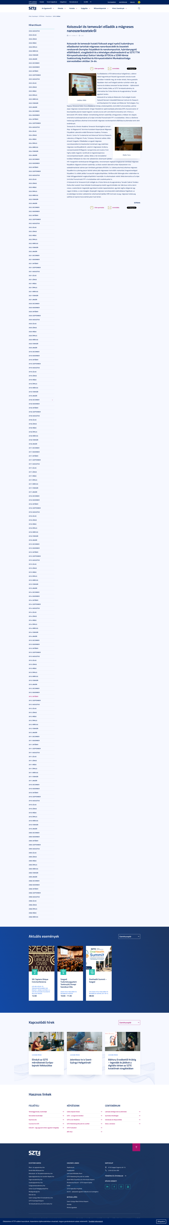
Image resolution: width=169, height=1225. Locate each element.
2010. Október (33, 793)
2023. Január (33, 203)
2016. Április (33, 528)
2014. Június (33, 616)
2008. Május (32, 913)
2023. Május (32, 187)
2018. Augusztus (34, 416)
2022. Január (33, 251)
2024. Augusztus (34, 127)
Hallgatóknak (63, 2)
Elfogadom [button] (161, 1221)
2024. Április (33, 143)
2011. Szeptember (35, 748)
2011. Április (33, 768)
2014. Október (33, 600)
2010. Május (32, 813)
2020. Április (33, 336)
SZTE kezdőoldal (33, 2)
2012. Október (56, 16)
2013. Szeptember (35, 652)
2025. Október (33, 71)
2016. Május (32, 524)
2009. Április (33, 865)
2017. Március (33, 484)
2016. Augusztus (34, 512)
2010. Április (33, 817)
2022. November (34, 211)
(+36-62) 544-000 (113, 1170)
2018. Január (33, 444)
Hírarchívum (49, 16)
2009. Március (33, 869)
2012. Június (33, 712)
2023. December (34, 159)
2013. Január (33, 684)
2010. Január (33, 829)
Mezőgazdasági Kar (34, 1192)
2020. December (34, 303)
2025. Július (32, 83)
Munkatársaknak (73, 2)
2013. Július (32, 660)
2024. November (34, 115)
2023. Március (33, 195)
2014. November (34, 596)
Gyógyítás (84, 8)
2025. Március (33, 99)
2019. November (34, 356)
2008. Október (33, 889)
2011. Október (33, 744)
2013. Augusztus (34, 656)
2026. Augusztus (34, 31)
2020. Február (33, 344)
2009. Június (33, 857)
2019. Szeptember (35, 364)
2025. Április (33, 95)
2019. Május (32, 380)
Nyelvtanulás (33, 1120)
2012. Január (33, 732)
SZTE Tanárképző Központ (36, 1201)
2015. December (34, 544)
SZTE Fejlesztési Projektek (74, 1189)
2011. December (34, 736)
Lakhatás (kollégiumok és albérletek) (116, 1112)
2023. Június (33, 183)
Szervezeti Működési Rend (74, 1173)
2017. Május (32, 476)
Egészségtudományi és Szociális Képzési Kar (41, 1176)
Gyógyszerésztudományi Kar (37, 1185)
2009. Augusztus (34, 849)
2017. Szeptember (35, 460)
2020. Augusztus (34, 320)
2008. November (34, 885)
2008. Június (33, 905)
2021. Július (32, 275)
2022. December (34, 207)
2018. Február (33, 440)
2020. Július (32, 324)
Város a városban (110, 1124)
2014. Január (33, 636)
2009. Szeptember (35, 845)
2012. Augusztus (34, 704)
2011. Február (33, 776)
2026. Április (33, 47)
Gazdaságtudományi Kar (36, 1182)
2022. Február (33, 247)
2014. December (34, 592)
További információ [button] (96, 1221)
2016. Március (33, 532)
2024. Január (33, 155)
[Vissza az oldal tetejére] (136, 1147)
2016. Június (33, 520)
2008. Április (33, 909)
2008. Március (33, 917)
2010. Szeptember (35, 797)
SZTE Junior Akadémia (73, 1120)
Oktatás (60, 8)
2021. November (34, 259)
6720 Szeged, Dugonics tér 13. (117, 1167)
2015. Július (32, 564)
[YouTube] (128, 1186)
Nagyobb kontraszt (139, 2)
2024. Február (33, 151)
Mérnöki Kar (32, 1195)
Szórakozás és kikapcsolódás (113, 1120)
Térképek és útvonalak (114, 1176)
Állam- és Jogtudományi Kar (37, 1167)
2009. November (34, 837)
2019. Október (33, 360)
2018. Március (33, 436)
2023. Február (33, 199)
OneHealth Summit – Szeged (98, 980)
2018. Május (32, 428)
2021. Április (33, 287)
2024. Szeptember (35, 123)
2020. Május (32, 332)
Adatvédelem (123, 2)
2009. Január (33, 877)
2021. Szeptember (35, 267)
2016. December (34, 496)
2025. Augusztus (34, 79)
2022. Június (33, 231)
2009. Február (33, 873)
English (132, 2)
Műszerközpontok (100, 8)
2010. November (34, 789)
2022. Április (33, 239)
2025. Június (33, 87)
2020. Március (33, 340)
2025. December (34, 63)
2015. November (34, 548)
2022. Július (32, 227)
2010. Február (33, 825)
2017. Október (33, 456)
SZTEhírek (41, 16)
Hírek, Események (118, 8)
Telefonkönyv (112, 2)
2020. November (34, 307)
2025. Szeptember (35, 75)
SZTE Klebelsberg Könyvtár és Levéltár (78, 1124)
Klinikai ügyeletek (72, 1207)
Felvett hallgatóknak (52, 2)
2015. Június (33, 568)
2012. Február (33, 728)
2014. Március (33, 628)
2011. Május (32, 764)
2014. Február (33, 632)
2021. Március (33, 291)
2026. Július (32, 35)
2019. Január (33, 396)
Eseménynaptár (125, 936)
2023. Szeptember (35, 171)
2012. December (34, 688)
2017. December (34, 448)
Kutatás (72, 8)
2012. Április (33, 720)
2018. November (34, 404)
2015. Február (33, 584)
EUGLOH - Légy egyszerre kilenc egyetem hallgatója (44, 1128)
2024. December (34, 111)
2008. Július (32, 901)
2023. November (34, 163)
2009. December (34, 833)
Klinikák (69, 1204)
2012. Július (32, 708)
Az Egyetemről (47, 8)
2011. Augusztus (34, 752)
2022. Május (32, 235)
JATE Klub (69, 1132)
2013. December (34, 640)
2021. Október (33, 263)
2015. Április (33, 576)
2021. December (34, 255)
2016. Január (33, 540)
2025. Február (33, 103)
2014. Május (32, 620)
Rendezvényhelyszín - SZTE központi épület (79, 1182)
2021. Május (32, 283)
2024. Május (32, 139)
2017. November (34, 452)
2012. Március (33, 724)
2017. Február (33, 488)
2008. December (34, 881)
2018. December (34, 400)
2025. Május (32, 91)
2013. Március (33, 676)
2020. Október (33, 311)
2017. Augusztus (34, 464)
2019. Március (33, 388)
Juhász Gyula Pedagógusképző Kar (38, 1189)
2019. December (34, 352)
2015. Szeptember (35, 556)
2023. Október (33, 167)
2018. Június (33, 424)
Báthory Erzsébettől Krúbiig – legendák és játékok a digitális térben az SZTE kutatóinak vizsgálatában (122, 1064)
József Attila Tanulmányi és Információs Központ (80, 1179)
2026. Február (33, 55)
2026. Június (33, 39)
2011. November (34, 740)
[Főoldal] (32, 8)
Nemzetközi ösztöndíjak (36, 1116)
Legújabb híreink (37, 1055)
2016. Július (32, 516)
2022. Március (33, 243)
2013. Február (33, 680)
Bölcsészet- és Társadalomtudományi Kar (41, 1173)
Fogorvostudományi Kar (35, 1179)
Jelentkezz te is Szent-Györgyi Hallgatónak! (81, 1061)
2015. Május (32, 572)
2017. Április (33, 480)
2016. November (34, 500)
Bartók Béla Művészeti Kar (36, 1170)
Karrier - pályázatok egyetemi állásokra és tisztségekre (82, 1192)
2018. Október (33, 408)
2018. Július (32, 420)
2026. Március (33, 51)
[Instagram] (121, 1186)
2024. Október (33, 119)
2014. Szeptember (35, 604)
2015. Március (33, 580)
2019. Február (33, 392)
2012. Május (32, 716)
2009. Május (32, 861)
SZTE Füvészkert (72, 1128)
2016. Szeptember (35, 508)
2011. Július (32, 756)
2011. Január (33, 781)
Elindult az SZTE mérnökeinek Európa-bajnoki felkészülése (43, 1062)
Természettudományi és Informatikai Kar (40, 1204)
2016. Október (33, 504)
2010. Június (33, 809)
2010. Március (33, 821)
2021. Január (33, 299)
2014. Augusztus (34, 608)
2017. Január (33, 492)
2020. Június (33, 328)
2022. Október (33, 215)
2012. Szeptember (35, 700)
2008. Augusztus (34, 897)
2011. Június (33, 760)
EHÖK (68, 1185)
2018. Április (33, 432)
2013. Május (32, 668)
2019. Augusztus (34, 368)
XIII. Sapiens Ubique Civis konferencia (40, 980)
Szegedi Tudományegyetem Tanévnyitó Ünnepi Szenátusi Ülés (69, 983)
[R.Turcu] (128, 138)
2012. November (34, 692)
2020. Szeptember (35, 315)
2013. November (34, 644)
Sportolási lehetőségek (111, 1116)
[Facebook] (114, 1186)
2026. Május (32, 43)
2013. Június (33, 664)
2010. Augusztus (34, 801)
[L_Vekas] (83, 84)
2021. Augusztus (34, 271)
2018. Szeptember (35, 412)
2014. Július (32, 612)
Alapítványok (70, 1167)
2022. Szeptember (35, 219)
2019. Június (33, 376)
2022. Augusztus (34, 223)
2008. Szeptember (35, 893)
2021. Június (33, 279)
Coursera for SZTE (34, 1124)
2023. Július (32, 179)
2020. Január (33, 348)
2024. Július (32, 131)
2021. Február (33, 295)
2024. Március (33, 147)
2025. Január (33, 107)
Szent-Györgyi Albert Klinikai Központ (77, 1201)
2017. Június (33, 472)
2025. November (34, 67)
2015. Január (33, 588)
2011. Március (33, 772)
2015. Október (33, 552)
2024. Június (33, 135)
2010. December (34, 785)
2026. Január (33, 59)
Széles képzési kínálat (73, 1112)
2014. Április (33, 624)
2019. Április (33, 384)
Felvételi (42, 2)
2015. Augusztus (34, 560)
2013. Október (33, 648)
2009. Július (32, 853)
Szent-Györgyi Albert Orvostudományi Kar (41, 1198)
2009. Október (33, 841)
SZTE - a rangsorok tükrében (75, 1116)
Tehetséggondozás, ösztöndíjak (38, 1112)
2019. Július (32, 372)
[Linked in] (107, 1186)
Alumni (86, 2)
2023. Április (33, 191)
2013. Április (33, 672)
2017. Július (32, 468)
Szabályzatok (70, 1170)
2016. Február (33, 536)
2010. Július (32, 805)
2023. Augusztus (34, 175)
